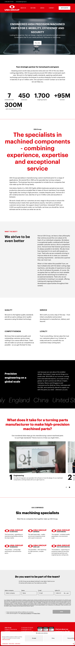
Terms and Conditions (26, 613)
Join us (42, 8)
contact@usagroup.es (21, 1)
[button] (66, 487)
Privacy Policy (11, 643)
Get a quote (64, 8)
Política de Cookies (6, 639)
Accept (34, 638)
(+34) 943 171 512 (9, 1)
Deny (53, 638)
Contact (51, 8)
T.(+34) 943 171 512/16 (27, 627)
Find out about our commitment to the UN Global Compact (62, 631)
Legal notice (17, 643)
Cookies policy (5, 643)
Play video (37, 43)
